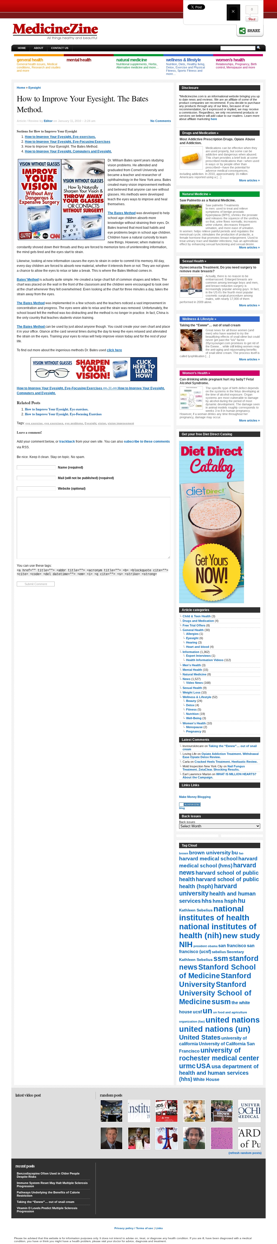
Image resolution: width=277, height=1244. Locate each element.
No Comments (160, 120)
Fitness (191, 709)
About (38, 48)
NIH (186, 944)
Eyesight (34, 87)
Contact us (59, 48)
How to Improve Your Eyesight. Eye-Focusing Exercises (67, 142)
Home (22, 48)
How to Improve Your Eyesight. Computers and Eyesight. (68, 151)
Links (159, 1228)
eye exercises (53, 423)
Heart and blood (197, 646)
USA (203, 1066)
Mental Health (192, 669)
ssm (220, 958)
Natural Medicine (194, 674)
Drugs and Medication (198, 620)
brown (183, 853)
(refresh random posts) (245, 1153)
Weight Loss (191, 692)
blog (182, 808)
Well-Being (194, 718)
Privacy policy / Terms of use (133, 1228)
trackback (67, 441)
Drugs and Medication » (200, 133)
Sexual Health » (194, 261)
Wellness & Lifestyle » (199, 319)
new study (241, 935)
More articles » (249, 180)
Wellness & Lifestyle (197, 697)
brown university (210, 852)
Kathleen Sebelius (196, 910)
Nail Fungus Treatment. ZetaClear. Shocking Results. (214, 768)
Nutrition (192, 713)
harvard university (208, 890)
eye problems (74, 423)
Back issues (187, 822)
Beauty (191, 700)
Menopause (194, 727)
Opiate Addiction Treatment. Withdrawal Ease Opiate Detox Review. (221, 755)
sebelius (219, 952)
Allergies (192, 633)
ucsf (197, 1011)
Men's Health (192, 665)
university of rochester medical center (219, 1054)
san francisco (232, 945)
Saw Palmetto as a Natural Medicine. (208, 200)
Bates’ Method (28, 279)
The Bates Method (122, 213)
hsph (230, 901)
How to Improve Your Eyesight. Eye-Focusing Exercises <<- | (63, 388)
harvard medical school (208, 858)
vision (102, 423)
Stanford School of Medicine (217, 971)
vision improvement (121, 423)
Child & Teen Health (197, 616)
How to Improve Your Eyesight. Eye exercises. (60, 137)
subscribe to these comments (147, 441)
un (207, 1010)
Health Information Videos (204, 660)
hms (218, 901)
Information (191, 651)
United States (199, 1037)
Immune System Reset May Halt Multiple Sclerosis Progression (52, 1184)
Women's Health (194, 723)
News (186, 679)
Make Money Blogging (195, 796)
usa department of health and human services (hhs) (219, 1072)
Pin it (252, 19)
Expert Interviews (198, 655)
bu (235, 852)
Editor (48, 120)
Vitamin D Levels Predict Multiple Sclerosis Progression (47, 1209)
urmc (187, 1066)
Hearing (191, 642)
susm (221, 1001)
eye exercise (34, 423)
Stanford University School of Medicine (215, 993)
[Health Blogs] (190, 805)
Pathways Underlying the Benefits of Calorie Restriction (48, 1194)
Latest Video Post (28, 1095)
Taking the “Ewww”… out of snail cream (210, 325)
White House (206, 1079)
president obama (205, 946)
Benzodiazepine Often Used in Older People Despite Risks (48, 1175)
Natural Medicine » (196, 194)
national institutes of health (214, 913)
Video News (194, 682)
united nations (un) (214, 1028)
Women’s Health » (196, 373)
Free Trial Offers (194, 625)
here (214, 119)
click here (114, 350)
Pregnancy (193, 731)
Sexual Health (192, 687)
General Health (193, 630)
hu (241, 900)
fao (241, 853)
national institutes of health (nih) (217, 931)
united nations (233, 1019)
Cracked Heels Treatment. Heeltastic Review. (226, 761)
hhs (207, 901)
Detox (190, 705)
